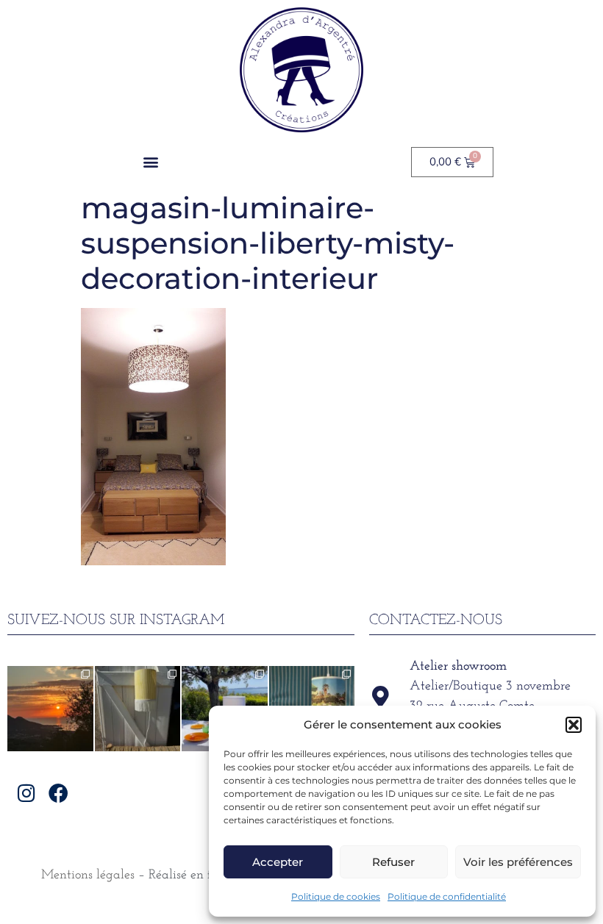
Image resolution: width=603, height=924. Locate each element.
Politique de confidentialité (447, 896)
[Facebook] (58, 792)
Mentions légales (88, 875)
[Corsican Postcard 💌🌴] (50, 709)
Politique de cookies (335, 896)
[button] (573, 724)
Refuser (393, 862)
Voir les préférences (518, 862)
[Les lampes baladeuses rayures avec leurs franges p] (138, 709)
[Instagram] (27, 792)
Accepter (277, 862)
